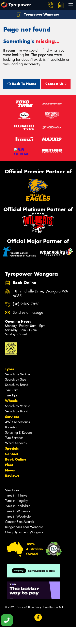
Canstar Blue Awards (19, 522)
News (10, 470)
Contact (11, 454)
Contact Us (54, 84)
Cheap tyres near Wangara (24, 532)
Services (12, 416)
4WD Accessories (17, 422)
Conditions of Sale (53, 607)
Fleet (9, 465)
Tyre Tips (11, 395)
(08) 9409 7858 (26, 304)
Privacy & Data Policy (29, 607)
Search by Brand (16, 385)
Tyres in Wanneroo (18, 511)
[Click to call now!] (51, 5)
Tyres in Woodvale (18, 516)
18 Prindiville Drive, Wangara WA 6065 (40, 293)
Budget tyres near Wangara (24, 527)
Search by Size (15, 379)
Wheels (11, 400)
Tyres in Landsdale (17, 506)
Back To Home (23, 84)
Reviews (12, 475)
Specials (12, 448)
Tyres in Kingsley (16, 501)
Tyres (9, 369)
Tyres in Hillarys (16, 495)
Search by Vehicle (17, 374)
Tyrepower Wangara (41, 14)
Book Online (15, 459)
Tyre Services (14, 438)
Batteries (11, 427)
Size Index (12, 490)
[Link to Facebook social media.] (38, 617)
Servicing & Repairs (18, 432)
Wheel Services (16, 443)
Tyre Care (11, 390)
